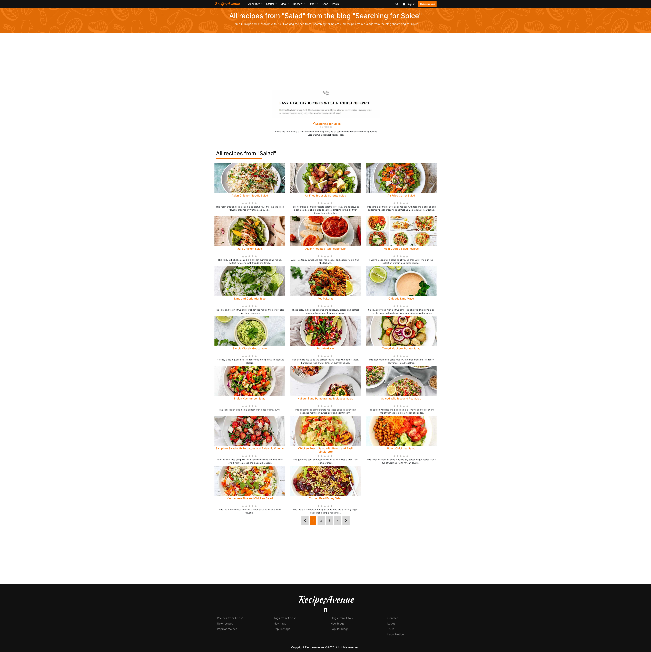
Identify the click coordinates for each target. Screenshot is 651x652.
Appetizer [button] (254, 4)
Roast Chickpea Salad (401, 448)
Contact (392, 618)
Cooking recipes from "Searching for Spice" (311, 24)
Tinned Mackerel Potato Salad (401, 348)
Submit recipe (427, 4)
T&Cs (390, 629)
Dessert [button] (298, 4)
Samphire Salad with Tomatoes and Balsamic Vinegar (250, 448)
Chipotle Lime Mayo (401, 298)
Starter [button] (270, 4)
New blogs (337, 623)
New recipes (225, 623)
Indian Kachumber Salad (249, 398)
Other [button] (312, 4)
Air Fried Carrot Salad (401, 195)
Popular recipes (227, 629)
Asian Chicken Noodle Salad (250, 195)
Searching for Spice (328, 123)
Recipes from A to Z (230, 618)
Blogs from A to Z (342, 618)
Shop (325, 4)
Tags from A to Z (285, 618)
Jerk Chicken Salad (249, 248)
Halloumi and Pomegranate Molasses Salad (325, 398)
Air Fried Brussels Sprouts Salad (325, 195)
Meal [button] (284, 4)
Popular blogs (339, 629)
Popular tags (282, 629)
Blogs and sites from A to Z (262, 24)
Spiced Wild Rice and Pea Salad (401, 398)
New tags (280, 623)
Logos (391, 623)
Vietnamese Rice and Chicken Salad (250, 498)
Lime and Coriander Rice (249, 298)
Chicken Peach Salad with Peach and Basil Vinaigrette (325, 450)
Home (236, 24)
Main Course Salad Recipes (401, 248)
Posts (335, 4)
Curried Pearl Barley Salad (325, 498)
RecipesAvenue (227, 3)
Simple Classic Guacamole (250, 348)
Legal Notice (395, 634)
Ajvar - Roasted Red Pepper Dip (325, 248)
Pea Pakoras (325, 298)
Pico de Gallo (325, 348)
